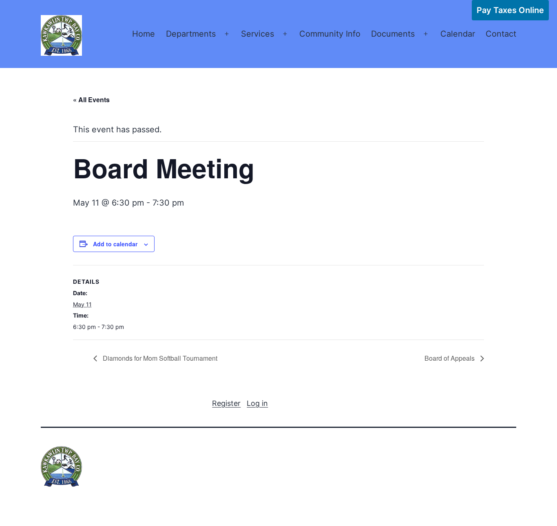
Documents (393, 34)
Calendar (457, 34)
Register (226, 403)
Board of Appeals (450, 358)
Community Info (329, 34)
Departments (191, 34)
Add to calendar (115, 244)
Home (143, 34)
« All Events (91, 99)
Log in (257, 403)
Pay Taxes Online (510, 10)
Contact (501, 34)
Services (257, 34)
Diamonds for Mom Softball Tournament (159, 358)
